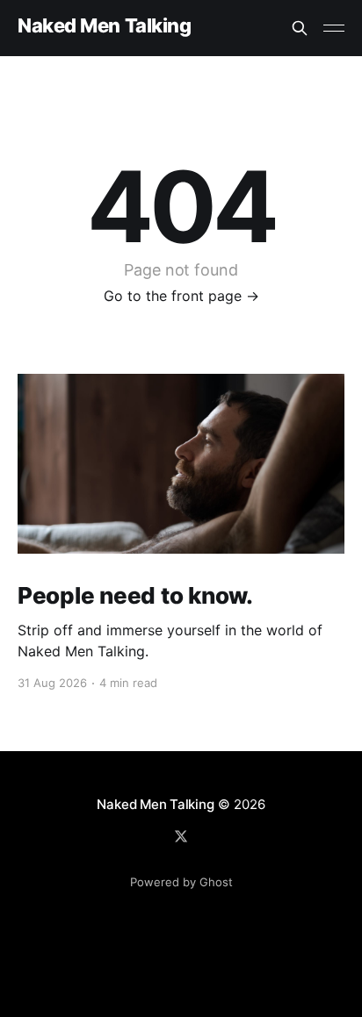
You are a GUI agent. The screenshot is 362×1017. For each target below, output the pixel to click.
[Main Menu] (334, 28)
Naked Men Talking (105, 26)
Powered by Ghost (181, 882)
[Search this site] (300, 28)
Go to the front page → (181, 295)
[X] (181, 836)
